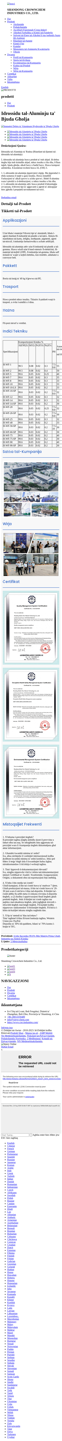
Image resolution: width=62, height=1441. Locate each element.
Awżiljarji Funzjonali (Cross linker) (30, 30)
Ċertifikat (11, 74)
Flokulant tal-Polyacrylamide (40, 1035)
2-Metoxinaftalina (19, 941)
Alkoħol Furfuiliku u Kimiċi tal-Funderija (33, 32)
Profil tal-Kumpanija (23, 57)
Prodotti (11, 21)
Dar (9, 19)
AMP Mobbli (46, 1033)
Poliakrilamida (20, 27)
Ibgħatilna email (8, 197)
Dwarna (11, 54)
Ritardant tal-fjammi (22, 41)
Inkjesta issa (7, 1027)
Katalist (16, 46)
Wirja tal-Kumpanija (23, 71)
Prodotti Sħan (16, 1033)
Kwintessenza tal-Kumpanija (27, 63)
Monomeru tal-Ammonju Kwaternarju (31, 49)
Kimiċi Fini (18, 43)
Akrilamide (18, 24)
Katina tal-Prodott (21, 65)
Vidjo (9, 79)
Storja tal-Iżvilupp (21, 60)
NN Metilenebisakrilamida (29, 1041)
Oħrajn (16, 52)
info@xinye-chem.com (18, 1019)
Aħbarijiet (12, 76)
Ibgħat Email (7, 1046)
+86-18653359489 (16, 1017)
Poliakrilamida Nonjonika (13, 1038)
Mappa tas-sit (31, 1033)
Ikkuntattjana (13, 82)
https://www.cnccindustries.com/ (22, 1022)
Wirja (15, 68)
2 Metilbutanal (33, 1038)
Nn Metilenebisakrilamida (13, 1035)
